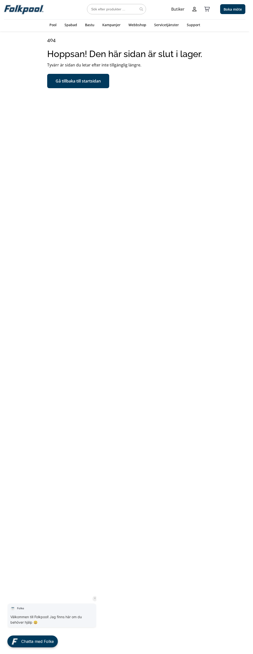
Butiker (178, 9)
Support (193, 24)
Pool (53, 24)
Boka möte (233, 9)
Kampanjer (111, 24)
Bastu (89, 24)
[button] (32, 638)
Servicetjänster (166, 24)
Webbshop (137, 24)
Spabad (70, 24)
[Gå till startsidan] (23, 9)
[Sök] (141, 9)
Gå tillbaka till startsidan (78, 81)
